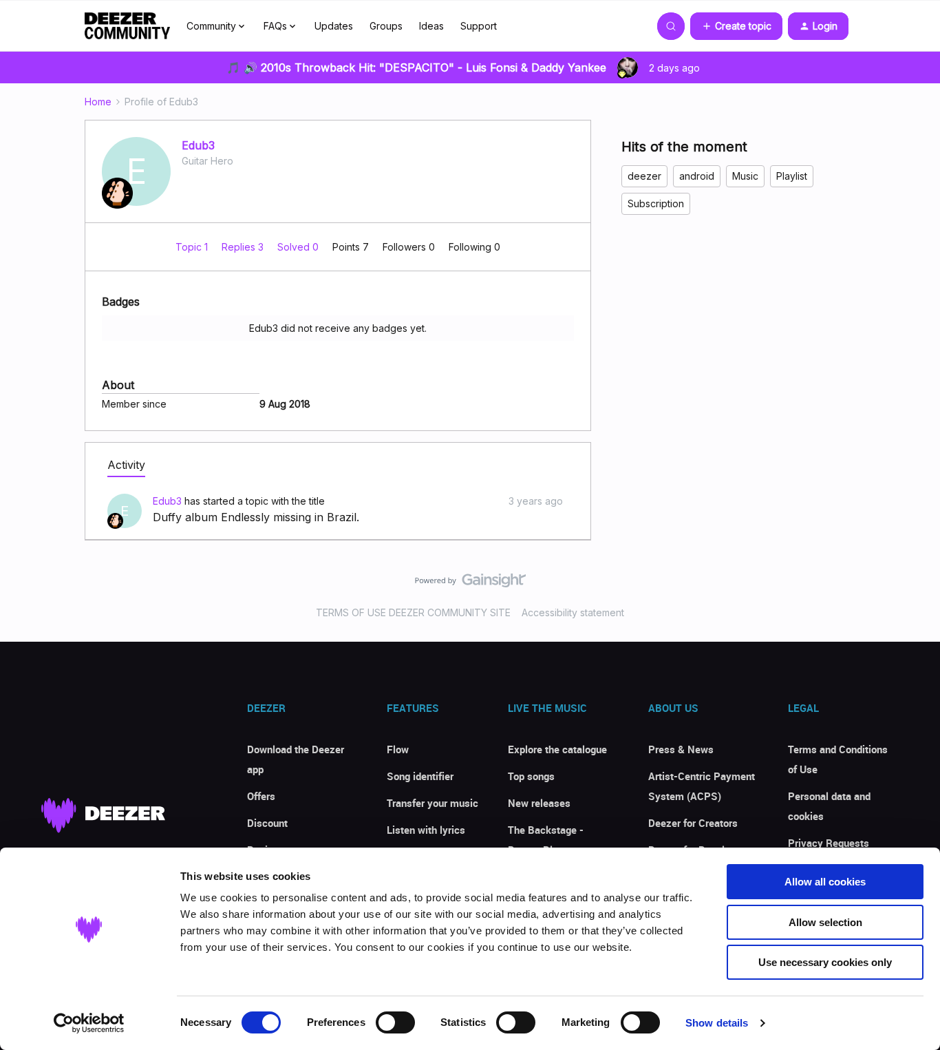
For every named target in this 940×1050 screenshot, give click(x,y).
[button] (736, 26)
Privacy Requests (828, 843)
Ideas (431, 26)
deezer (644, 176)
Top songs (531, 776)
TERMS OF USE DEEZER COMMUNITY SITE (413, 612)
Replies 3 (244, 247)
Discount (267, 823)
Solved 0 (299, 247)
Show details (716, 1023)
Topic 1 (193, 247)
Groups (386, 26)
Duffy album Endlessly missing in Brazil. (256, 517)
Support (478, 26)
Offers (261, 796)
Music (745, 176)
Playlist (791, 176)
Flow (398, 749)
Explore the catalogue (557, 749)
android (696, 176)
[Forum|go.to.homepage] (127, 26)
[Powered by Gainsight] (470, 584)
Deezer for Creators (693, 823)
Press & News (681, 749)
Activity (126, 465)
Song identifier (420, 776)
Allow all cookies (825, 882)
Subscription (656, 203)
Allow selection (825, 922)
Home (98, 101)
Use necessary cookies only (825, 962)
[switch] (395, 1022)
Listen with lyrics (426, 830)
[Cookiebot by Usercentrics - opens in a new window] (89, 1023)
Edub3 (198, 145)
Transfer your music (432, 803)
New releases (539, 803)
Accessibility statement (573, 612)
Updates (333, 26)
